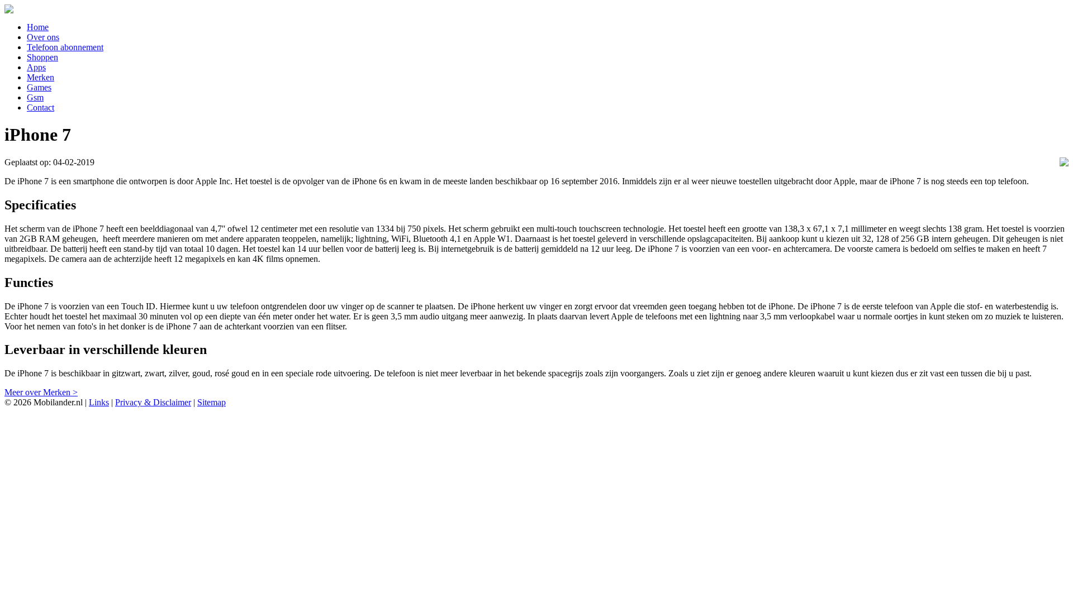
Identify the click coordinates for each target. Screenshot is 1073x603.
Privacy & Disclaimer (153, 402)
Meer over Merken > (41, 392)
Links (99, 402)
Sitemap (211, 402)
